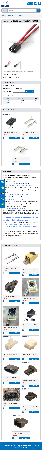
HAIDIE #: (5, 75)
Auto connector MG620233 (31, 354)
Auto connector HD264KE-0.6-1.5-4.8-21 (16, 403)
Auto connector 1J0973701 (31, 325)
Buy (27, 91)
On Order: (5, 85)
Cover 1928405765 (9, 296)
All (4, 10)
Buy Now (14, 137)
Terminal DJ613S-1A (10, 268)
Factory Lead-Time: (8, 88)
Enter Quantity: (7, 91)
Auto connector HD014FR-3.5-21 (14, 327)
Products (10, 15)
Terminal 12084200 (29, 132)
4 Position (19, 15)
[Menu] (39, 3)
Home (3, 15)
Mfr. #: (4, 77)
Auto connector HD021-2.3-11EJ (14, 354)
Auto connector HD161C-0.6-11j (23, 433)
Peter (2, 184)
